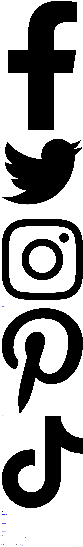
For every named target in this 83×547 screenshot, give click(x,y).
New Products (4, 523)
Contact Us (3, 532)
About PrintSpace (4, 514)
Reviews (3, 517)
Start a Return (4, 531)
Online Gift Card (4, 525)
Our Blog (3, 516)
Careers (3, 515)
